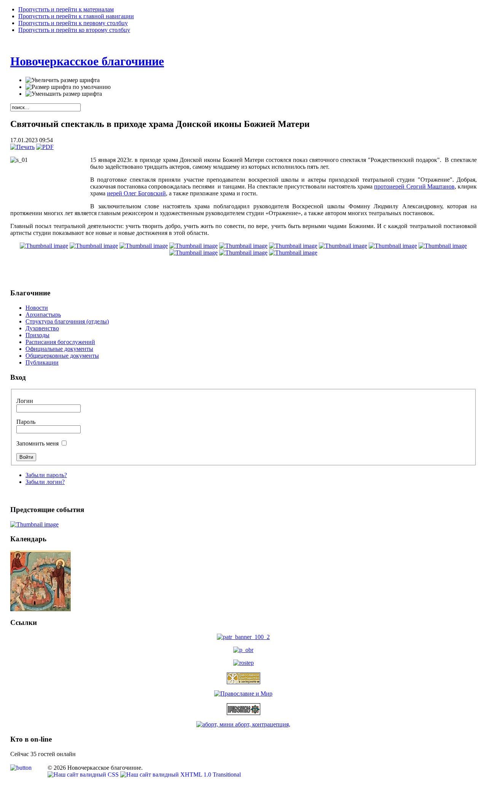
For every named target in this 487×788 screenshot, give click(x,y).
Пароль (25, 422)
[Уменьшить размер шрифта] (63, 93)
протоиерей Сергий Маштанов (414, 186)
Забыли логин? (45, 482)
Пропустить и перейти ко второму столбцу (74, 30)
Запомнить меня (38, 443)
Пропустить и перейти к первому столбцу (73, 23)
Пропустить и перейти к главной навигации (76, 16)
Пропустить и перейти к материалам (66, 9)
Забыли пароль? (46, 475)
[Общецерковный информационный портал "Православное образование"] (243, 650)
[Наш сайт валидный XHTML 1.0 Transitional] (180, 774)
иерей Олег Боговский (136, 193)
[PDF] (45, 147)
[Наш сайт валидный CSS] (84, 774)
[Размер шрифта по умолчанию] (68, 87)
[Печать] (22, 147)
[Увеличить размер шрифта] (62, 80)
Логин (24, 401)
